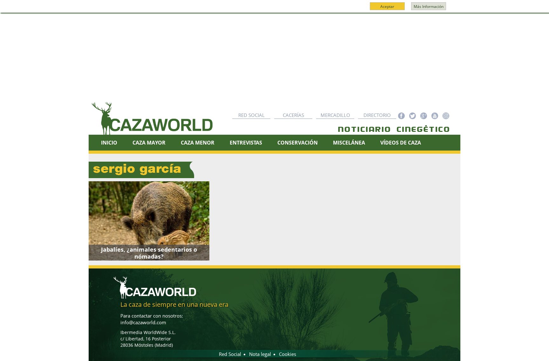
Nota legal (260, 354)
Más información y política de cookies (274, 9)
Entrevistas (246, 142)
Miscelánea (349, 142)
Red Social (251, 115)
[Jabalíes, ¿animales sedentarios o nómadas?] (149, 221)
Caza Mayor (149, 142)
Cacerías (293, 115)
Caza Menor (197, 142)
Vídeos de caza (400, 142)
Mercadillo (335, 115)
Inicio (109, 142)
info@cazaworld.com (143, 322)
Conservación (297, 142)
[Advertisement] (274, 60)
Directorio (377, 115)
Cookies (287, 354)
